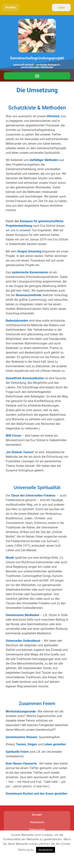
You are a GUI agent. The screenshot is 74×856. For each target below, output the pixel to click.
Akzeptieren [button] (45, 849)
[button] (37, 75)
